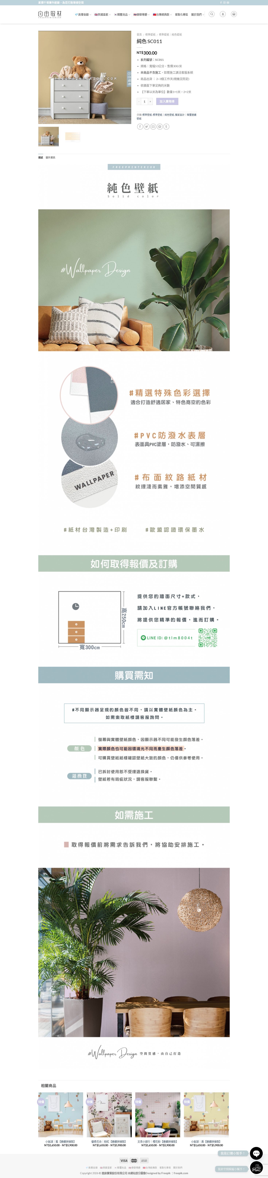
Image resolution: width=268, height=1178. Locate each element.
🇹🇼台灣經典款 (161, 14)
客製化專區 (181, 14)
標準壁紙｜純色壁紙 (170, 34)
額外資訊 (50, 157)
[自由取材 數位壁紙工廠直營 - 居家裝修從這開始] (50, 14)
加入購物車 (167, 101)
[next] (125, 77)
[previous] (44, 77)
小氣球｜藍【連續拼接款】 (60, 1141)
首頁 (139, 34)
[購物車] (234, 14)
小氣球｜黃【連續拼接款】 (206, 1141)
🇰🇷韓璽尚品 (121, 14)
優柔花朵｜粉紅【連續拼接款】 (109, 1141)
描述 (40, 157)
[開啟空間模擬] (256, 1167)
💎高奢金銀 (82, 14)
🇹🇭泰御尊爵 (140, 14)
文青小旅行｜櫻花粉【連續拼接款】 (157, 1141)
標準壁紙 (150, 34)
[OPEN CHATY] (256, 1153)
